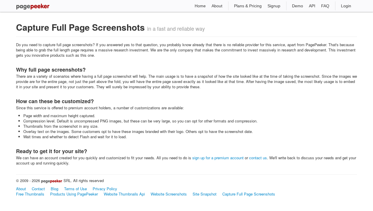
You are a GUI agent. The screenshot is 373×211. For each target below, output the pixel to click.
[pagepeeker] (32, 6)
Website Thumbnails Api (124, 194)
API (312, 6)
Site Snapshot (205, 194)
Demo (297, 6)
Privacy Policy (105, 188)
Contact (38, 188)
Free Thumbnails (30, 194)
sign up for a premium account (218, 157)
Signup (274, 6)
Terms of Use (75, 188)
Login (346, 6)
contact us (258, 157)
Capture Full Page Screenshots (248, 194)
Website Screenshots (169, 194)
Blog (54, 188)
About (217, 6)
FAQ (325, 6)
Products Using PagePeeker (74, 194)
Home (200, 6)
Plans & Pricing (248, 6)
